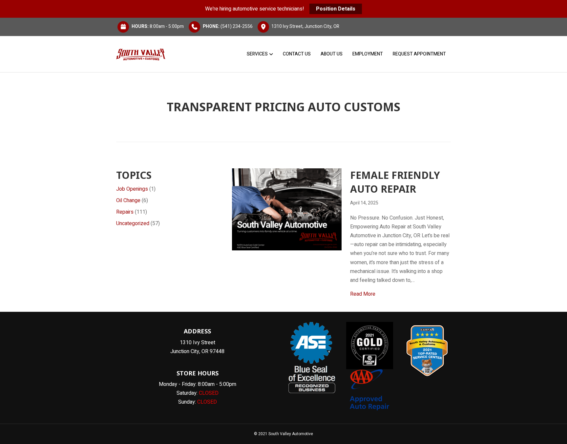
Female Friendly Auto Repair (395, 182)
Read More (362, 294)
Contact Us (297, 54)
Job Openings (132, 189)
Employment (367, 54)
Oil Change (128, 200)
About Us (332, 54)
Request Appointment (419, 54)
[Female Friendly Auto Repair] (286, 209)
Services (257, 54)
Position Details (335, 9)
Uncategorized (132, 223)
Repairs (125, 212)
